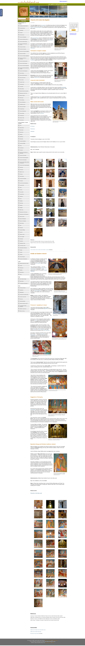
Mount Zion (21, 97)
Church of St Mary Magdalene (24, 55)
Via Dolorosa (22, 115)
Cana (21, 145)
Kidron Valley (22, 88)
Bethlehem (21, 136)
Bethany (21, 134)
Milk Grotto (21, 209)
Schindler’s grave (22, 104)
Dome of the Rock (22, 77)
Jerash (21, 265)
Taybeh (21, 252)
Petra (21, 274)
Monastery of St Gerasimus (24, 214)
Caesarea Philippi (22, 143)
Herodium (21, 180)
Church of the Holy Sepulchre (24, 65)
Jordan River (22, 194)
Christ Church (22, 34)
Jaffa (20, 187)
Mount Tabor (22, 223)
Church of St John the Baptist (24, 51)
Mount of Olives (22, 95)
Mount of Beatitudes (23, 218)
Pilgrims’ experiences (23, 308)
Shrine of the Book (22, 106)
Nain (20, 225)
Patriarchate (36, 77)
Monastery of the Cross (23, 93)
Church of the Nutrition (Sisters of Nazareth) (24, 162)
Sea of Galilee (22, 236)
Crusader (32, 60)
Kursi (20, 198)
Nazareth (21, 227)
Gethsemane (22, 84)
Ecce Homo (21, 79)
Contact (62, 16)
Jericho (21, 189)
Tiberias (21, 254)
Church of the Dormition (23, 63)
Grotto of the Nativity (23, 178)
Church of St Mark (22, 53)
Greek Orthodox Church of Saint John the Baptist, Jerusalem (39, 249)
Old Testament (46, 330)
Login (53, 642)
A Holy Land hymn (22, 287)
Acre (20, 125)
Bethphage (21, 30)
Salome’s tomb (22, 234)
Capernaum (21, 147)
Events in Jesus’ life (23, 296)
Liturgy (34, 329)
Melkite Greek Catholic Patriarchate (35, 631)
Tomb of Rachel (22, 256)
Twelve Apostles (41, 329)
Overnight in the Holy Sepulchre (23, 306)
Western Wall (22, 117)
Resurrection (33, 334)
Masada (21, 205)
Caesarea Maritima (23, 141)
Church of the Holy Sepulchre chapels (24, 68)
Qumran (21, 232)
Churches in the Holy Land (24, 294)
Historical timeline (22, 301)
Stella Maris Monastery (23, 247)
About (44, 16)
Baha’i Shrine (22, 127)
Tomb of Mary (22, 113)
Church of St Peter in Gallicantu (23, 58)
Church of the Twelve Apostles (24, 165)
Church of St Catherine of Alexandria (24, 153)
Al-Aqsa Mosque (22, 28)
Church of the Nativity (23, 159)
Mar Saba (21, 203)
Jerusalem (21, 86)
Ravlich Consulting (48, 640)
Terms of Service (48, 642)
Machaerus (21, 267)
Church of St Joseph (23, 155)
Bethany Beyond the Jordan (24, 263)
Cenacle (21, 32)
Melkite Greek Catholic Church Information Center (38, 629)
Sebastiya (21, 238)
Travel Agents (53, 16)
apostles (42, 113)
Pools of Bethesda (22, 102)
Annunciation (42, 333)
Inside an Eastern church (24, 303)
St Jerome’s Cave (22, 245)
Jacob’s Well (22, 185)
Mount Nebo (22, 272)
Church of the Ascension (23, 61)
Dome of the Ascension (23, 75)
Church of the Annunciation (24, 157)
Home (34, 16)
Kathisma (21, 196)
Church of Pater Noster (23, 41)
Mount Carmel (22, 216)
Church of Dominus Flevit (24, 39)
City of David (22, 73)
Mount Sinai (21, 281)
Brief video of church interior (34, 633)
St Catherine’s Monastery (24, 283)
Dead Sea (21, 167)
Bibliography (22, 292)
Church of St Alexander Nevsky (23, 44)
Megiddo (21, 207)
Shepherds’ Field (22, 243)
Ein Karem (21, 169)
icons (36, 320)
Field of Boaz (22, 176)
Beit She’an (21, 132)
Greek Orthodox (35, 37)
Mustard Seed (55, 640)
